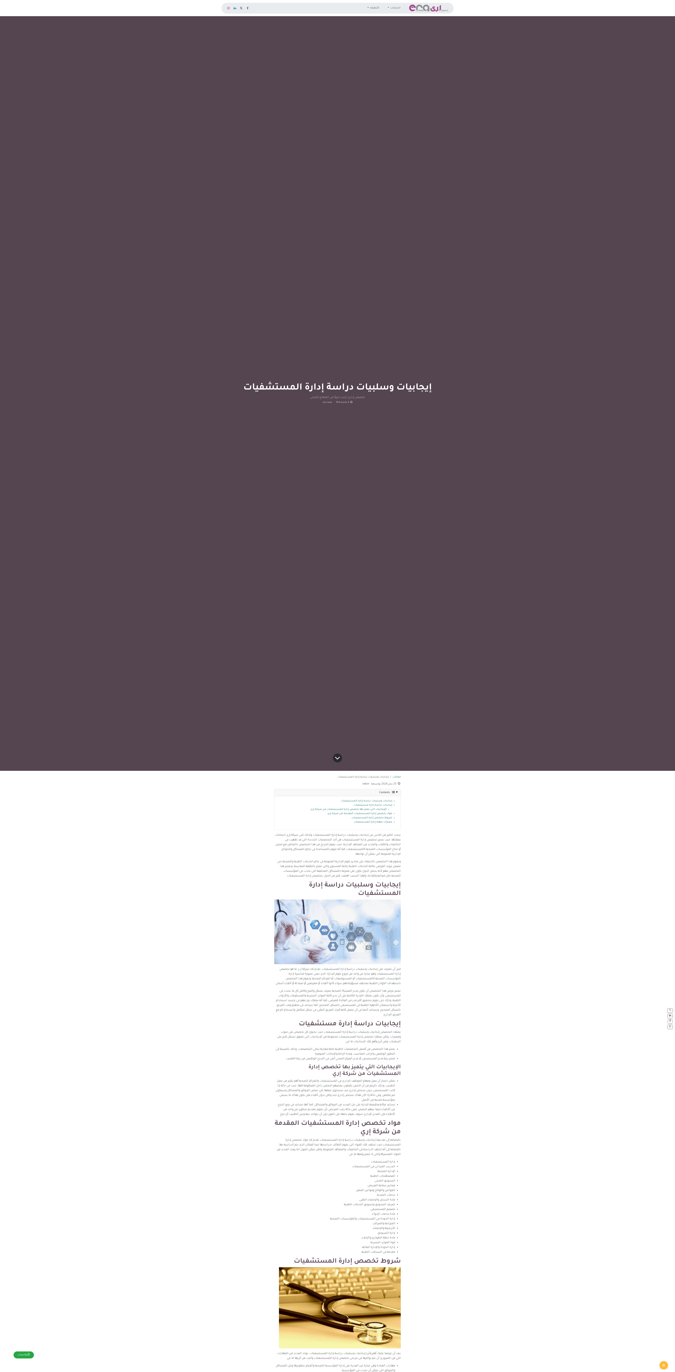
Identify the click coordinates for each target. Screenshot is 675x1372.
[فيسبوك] (247, 8)
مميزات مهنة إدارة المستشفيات (373, 822)
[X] (241, 8)
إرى (299, 969)
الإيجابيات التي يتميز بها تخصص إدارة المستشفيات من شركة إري (349, 809)
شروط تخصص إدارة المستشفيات (371, 818)
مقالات (397, 777)
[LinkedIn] (235, 8)
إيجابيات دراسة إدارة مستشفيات (373, 805)
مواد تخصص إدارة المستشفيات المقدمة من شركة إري (359, 813)
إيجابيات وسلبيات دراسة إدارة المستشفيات (366, 801)
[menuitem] (394, 8)
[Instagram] (228, 8)
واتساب (22, 1355)
